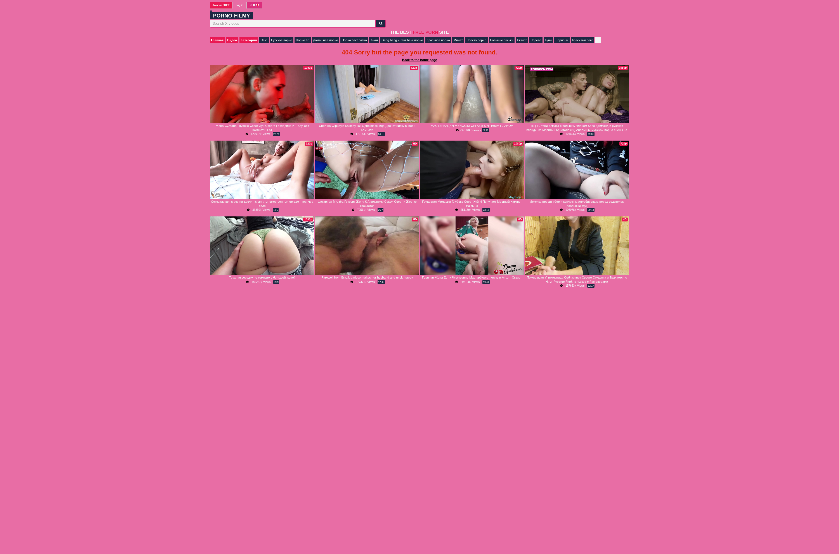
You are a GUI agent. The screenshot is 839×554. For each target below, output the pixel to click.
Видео (232, 40)
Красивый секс (582, 40)
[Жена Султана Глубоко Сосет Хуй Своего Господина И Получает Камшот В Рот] (262, 94)
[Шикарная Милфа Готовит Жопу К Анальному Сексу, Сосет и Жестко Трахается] (367, 170)
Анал (374, 40)
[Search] (381, 24)
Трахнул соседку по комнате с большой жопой (262, 277)
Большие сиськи (501, 40)
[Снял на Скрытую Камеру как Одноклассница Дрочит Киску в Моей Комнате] (367, 94)
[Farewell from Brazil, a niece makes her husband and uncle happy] (367, 245)
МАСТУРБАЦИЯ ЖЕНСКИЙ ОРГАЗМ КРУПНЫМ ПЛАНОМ (472, 125)
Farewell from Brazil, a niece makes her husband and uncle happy (367, 277)
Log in (239, 5)
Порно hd (302, 40)
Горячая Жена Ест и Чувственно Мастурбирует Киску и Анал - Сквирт (472, 277)
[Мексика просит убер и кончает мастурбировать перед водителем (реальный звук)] (577, 170)
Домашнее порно (325, 40)
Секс (264, 40)
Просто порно (476, 40)
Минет (458, 40)
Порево (535, 40)
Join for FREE (221, 5)
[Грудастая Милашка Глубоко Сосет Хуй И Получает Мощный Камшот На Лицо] (472, 170)
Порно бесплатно (354, 40)
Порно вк (561, 40)
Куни (548, 40)
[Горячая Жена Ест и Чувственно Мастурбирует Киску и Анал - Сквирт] (472, 245)
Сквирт (522, 40)
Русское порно (281, 40)
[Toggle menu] (211, 11)
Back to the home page (419, 60)
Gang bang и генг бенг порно (402, 40)
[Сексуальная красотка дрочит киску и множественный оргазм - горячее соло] (262, 170)
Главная (217, 40)
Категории (249, 40)
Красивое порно (438, 40)
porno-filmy (231, 16)
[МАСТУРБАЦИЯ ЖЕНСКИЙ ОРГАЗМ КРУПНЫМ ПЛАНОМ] (472, 94)
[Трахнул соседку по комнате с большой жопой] (262, 245)
